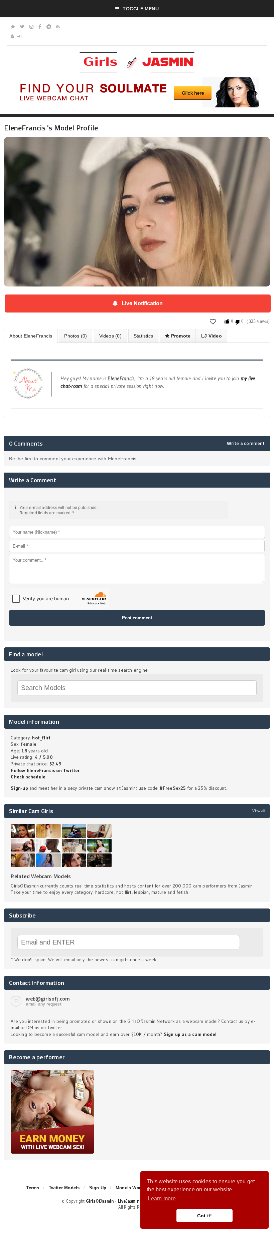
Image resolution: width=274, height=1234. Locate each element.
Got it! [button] (204, 1215)
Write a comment (246, 443)
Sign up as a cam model (190, 1034)
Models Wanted (132, 1187)
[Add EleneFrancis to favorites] (213, 321)
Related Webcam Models (41, 876)
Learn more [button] (161, 1198)
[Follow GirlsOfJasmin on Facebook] (39, 26)
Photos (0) (75, 336)
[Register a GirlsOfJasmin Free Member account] (12, 36)
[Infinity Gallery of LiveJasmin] (13, 26)
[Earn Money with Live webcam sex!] (52, 1072)
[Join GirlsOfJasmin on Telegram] (48, 26)
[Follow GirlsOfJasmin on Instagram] (31, 26)
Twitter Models (64, 1187)
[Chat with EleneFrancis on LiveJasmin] (137, 146)
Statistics (143, 336)
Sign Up (97, 1187)
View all (258, 811)
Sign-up (19, 788)
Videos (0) (110, 336)
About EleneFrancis (30, 336)
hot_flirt (41, 738)
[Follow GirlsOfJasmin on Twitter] (22, 26)
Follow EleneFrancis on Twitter (45, 770)
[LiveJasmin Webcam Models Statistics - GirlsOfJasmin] (137, 54)
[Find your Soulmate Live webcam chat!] (137, 79)
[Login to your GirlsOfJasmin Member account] (19, 36)
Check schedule (28, 777)
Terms (32, 1187)
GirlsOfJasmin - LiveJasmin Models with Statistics (136, 1201)
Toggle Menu (140, 8)
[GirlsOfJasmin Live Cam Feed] (58, 26)
